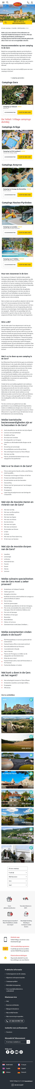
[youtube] (16, 1052)
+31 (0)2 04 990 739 (15, 1021)
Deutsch (23, 1072)
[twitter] (12, 1052)
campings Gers (10, 82)
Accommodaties (10, 112)
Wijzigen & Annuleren (12, 1009)
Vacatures (9, 1032)
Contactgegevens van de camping (15, 974)
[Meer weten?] (17, 706)
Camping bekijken (25, 112)
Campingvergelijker (12, 981)
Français (23, 1064)
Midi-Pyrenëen (13, 877)
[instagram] (21, 1052)
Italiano (8, 1072)
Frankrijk (11, 872)
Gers (10, 881)
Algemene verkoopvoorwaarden (15, 977)
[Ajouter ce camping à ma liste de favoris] (31, 88)
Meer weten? (26, 711)
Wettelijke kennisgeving (13, 985)
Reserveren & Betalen (12, 1005)
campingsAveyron (12, 164)
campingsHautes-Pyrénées (17, 202)
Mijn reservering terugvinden (14, 1016)
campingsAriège (11, 127)
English (8, 1068)
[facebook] (7, 1052)
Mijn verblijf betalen (12, 1012)
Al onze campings (14, 868)
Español (23, 1068)
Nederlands (9, 1064)
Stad (10, 885)
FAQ (7, 1001)
